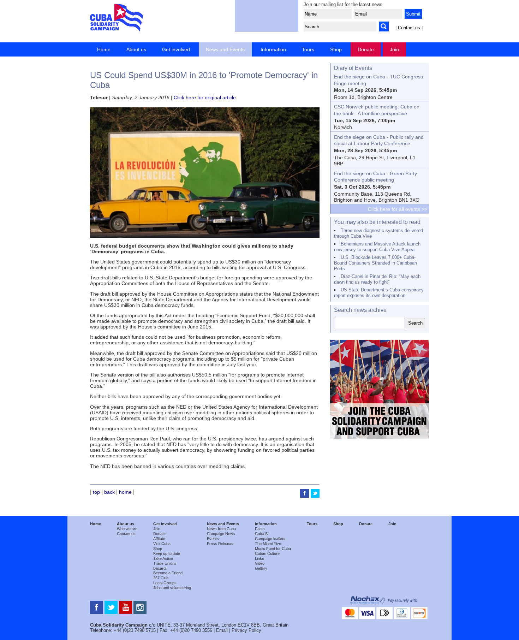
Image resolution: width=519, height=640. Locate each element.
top (96, 492)
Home (104, 49)
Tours (308, 49)
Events (213, 539)
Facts (260, 529)
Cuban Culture (267, 553)
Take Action (163, 558)
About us (136, 49)
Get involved (176, 49)
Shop (336, 49)
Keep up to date (166, 553)
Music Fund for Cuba (273, 548)
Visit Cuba (162, 543)
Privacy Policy (246, 630)
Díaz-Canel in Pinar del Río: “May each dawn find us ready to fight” (377, 279)
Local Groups (165, 583)
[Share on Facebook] (305, 496)
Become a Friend (168, 573)
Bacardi (159, 568)
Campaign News (221, 534)
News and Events (225, 49)
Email (222, 630)
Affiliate (159, 539)
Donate (366, 49)
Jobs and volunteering (172, 588)
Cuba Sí (262, 534)
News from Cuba (221, 529)
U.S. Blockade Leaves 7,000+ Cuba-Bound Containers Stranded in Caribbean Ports (375, 263)
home (125, 492)
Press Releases (220, 543)
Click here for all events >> (397, 209)
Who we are (127, 529)
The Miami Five (268, 543)
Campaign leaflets (270, 539)
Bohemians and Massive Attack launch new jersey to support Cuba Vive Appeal (377, 246)
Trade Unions (165, 563)
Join (394, 49)
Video (259, 563)
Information (273, 49)
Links (259, 558)
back (109, 492)
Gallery (261, 568)
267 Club (160, 578)
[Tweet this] (315, 496)
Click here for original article (205, 97)
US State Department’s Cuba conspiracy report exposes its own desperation (379, 292)
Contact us (409, 27)
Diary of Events (353, 68)
